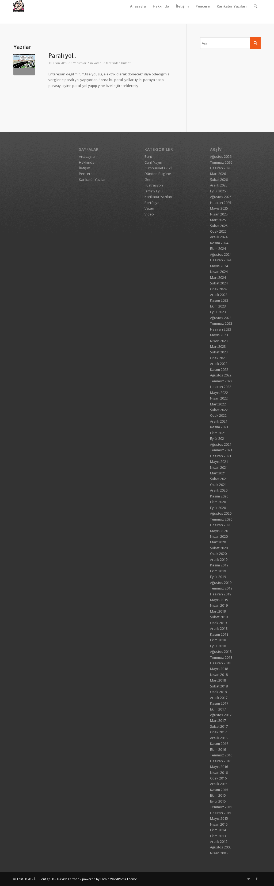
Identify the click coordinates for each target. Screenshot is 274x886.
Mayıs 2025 (219, 208)
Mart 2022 (218, 404)
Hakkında (161, 6)
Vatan (97, 63)
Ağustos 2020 (220, 513)
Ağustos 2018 (220, 651)
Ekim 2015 (218, 795)
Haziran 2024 (220, 260)
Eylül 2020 (218, 507)
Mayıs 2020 (219, 530)
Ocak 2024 (218, 289)
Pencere (203, 6)
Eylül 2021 (218, 438)
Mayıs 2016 (219, 766)
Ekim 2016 (218, 749)
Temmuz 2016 (221, 755)
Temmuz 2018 (221, 657)
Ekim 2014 (218, 830)
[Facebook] (257, 879)
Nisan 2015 (219, 824)
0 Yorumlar (78, 63)
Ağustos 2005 (220, 847)
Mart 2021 (218, 473)
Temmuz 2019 (221, 588)
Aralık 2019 (218, 559)
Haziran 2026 (220, 168)
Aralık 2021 (218, 421)
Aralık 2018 (218, 628)
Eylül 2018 (218, 645)
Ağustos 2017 (220, 714)
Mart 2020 (218, 542)
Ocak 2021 (218, 484)
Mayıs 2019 (219, 599)
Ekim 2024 (218, 248)
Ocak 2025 (218, 231)
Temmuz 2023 (221, 323)
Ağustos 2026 (220, 156)
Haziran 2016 (220, 761)
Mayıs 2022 (219, 392)
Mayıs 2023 (219, 334)
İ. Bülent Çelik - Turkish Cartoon (56, 879)
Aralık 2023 (218, 294)
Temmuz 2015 (221, 806)
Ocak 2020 (218, 553)
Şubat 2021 (219, 478)
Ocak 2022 (218, 415)
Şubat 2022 (219, 409)
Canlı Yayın (153, 162)
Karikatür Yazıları (232, 6)
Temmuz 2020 (221, 519)
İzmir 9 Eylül (153, 191)
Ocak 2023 (218, 358)
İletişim (182, 6)
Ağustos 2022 (220, 375)
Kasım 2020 (219, 496)
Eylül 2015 (218, 801)
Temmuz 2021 (221, 450)
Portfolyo (151, 202)
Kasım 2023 (219, 300)
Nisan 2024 (219, 271)
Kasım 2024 (219, 242)
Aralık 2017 (218, 697)
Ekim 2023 (218, 306)
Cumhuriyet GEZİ (158, 168)
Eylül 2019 (218, 576)
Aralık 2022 (218, 363)
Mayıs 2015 (219, 818)
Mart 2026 (218, 173)
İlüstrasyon (153, 185)
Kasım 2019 (219, 565)
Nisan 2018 (219, 674)
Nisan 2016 (219, 772)
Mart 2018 (218, 680)
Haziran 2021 (220, 455)
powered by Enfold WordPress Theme (109, 879)
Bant (148, 156)
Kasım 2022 (219, 369)
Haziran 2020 (220, 524)
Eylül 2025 (218, 191)
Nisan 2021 (219, 467)
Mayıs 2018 (219, 668)
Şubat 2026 (219, 179)
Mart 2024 (218, 277)
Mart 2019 (218, 611)
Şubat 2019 (219, 616)
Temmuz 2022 (221, 381)
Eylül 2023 (218, 311)
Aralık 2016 (218, 737)
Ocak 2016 (218, 778)
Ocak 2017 (218, 732)
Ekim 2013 (218, 835)
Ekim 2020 (218, 501)
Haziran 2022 (220, 386)
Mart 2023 (218, 346)
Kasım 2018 (219, 634)
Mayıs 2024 (219, 265)
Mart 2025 (218, 219)
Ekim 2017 (218, 709)
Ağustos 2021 (220, 444)
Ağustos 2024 (220, 254)
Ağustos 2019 (220, 582)
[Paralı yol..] (24, 64)
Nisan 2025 (219, 214)
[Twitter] (249, 879)
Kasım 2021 (219, 426)
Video (149, 214)
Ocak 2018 (218, 691)
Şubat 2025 (219, 225)
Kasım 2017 (219, 703)
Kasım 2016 (219, 743)
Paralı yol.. (62, 55)
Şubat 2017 (219, 726)
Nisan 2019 (219, 605)
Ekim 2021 (218, 432)
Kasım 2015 (219, 789)
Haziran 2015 (220, 812)
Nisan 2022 (219, 398)
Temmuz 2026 (221, 162)
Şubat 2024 (219, 283)
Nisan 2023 (219, 340)
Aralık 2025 (218, 185)
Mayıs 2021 (219, 461)
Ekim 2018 (218, 640)
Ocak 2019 (218, 622)
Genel (149, 179)
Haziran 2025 (220, 202)
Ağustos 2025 (220, 196)
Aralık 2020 (218, 490)
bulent (126, 63)
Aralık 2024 (218, 237)
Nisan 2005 (219, 853)
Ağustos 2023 (220, 317)
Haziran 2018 (220, 663)
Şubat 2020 (219, 547)
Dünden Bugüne (157, 173)
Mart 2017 (218, 720)
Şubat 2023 (219, 352)
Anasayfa (138, 6)
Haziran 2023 (220, 329)
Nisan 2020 (219, 536)
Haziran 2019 (220, 594)
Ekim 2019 (218, 571)
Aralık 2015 (218, 783)
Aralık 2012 (218, 841)
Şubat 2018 (219, 686)
